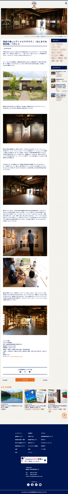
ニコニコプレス (63, 49)
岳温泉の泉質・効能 (20, 439)
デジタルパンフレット (46, 443)
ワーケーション (55, 55)
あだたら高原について (20, 443)
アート (53, 44)
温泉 (65, 58)
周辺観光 (61, 55)
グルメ (58, 46)
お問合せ (43, 446)
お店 (16, 452)
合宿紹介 (30, 433)
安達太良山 (60, 58)
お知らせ (43, 439)
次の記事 (45, 380)
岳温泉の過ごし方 (32, 439)
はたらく (53, 52)
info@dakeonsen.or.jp (36, 476)
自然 (61, 60)
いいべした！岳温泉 (33, 446)
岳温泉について (19, 436)
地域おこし (54, 58)
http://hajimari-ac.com (17, 356)
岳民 (29, 449)
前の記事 (5, 380)
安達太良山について (20, 446)
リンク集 (43, 449)
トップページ (18, 433)
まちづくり (59, 52)
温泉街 (53, 60)
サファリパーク (55, 49)
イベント (53, 46)
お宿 (16, 449)
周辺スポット (31, 443)
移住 (57, 60)
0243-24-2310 (33, 472)
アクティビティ (59, 44)
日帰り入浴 (30, 436)
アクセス (43, 433)
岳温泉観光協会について (47, 436)
